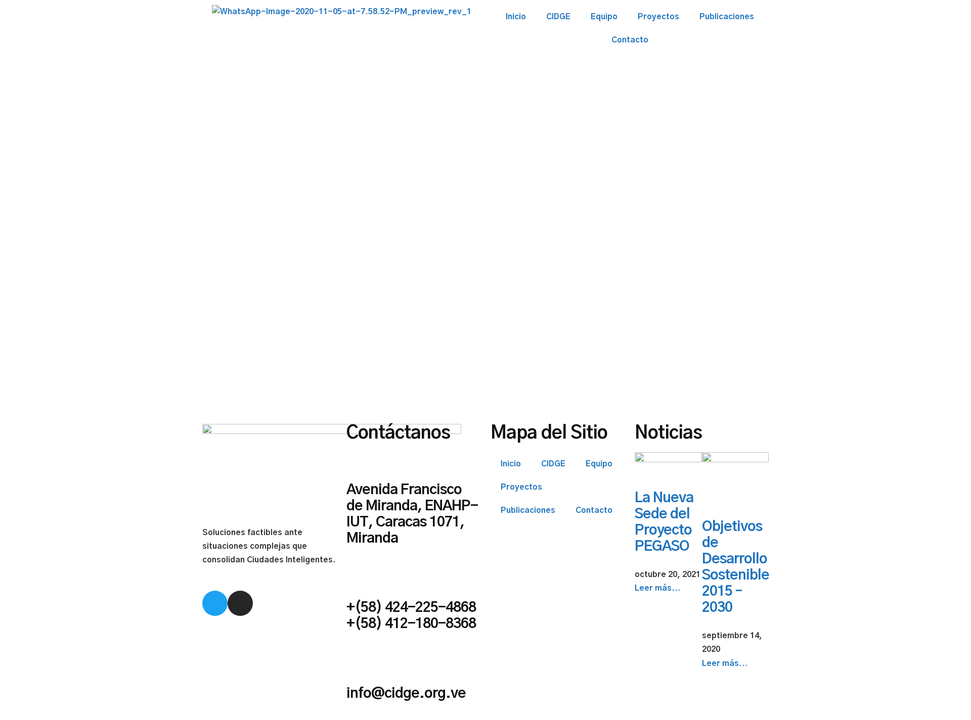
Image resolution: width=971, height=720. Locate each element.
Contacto (629, 40)
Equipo (604, 17)
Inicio (516, 17)
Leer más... (658, 588)
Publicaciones (726, 17)
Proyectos (658, 17)
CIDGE (558, 17)
